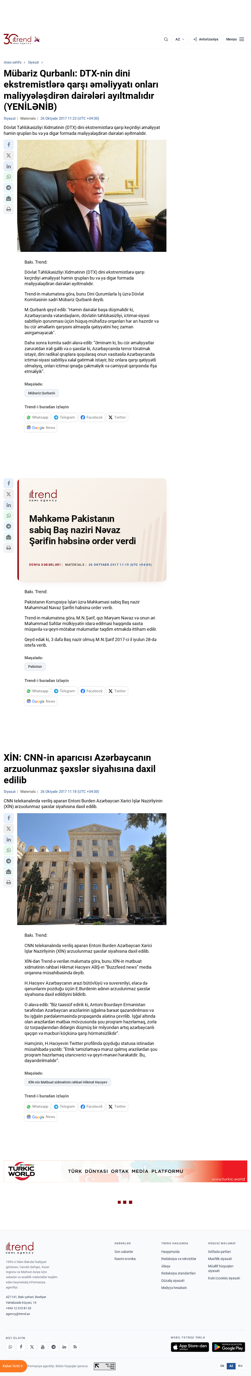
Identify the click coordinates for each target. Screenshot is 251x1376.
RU (240, 1366)
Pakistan (35, 667)
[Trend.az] (22, 39)
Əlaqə (165, 1266)
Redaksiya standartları (178, 1273)
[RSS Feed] (75, 1347)
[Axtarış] (166, 39)
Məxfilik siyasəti (220, 1259)
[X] (31, 1347)
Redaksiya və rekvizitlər (178, 1259)
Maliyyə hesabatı (174, 1288)
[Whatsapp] (10, 1347)
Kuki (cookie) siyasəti (224, 1278)
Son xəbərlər (123, 1252)
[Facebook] (21, 1347)
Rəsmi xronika (125, 1259)
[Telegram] (53, 1347)
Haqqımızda (170, 1252)
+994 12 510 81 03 (18, 1308)
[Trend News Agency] (19, 1248)
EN (222, 1366)
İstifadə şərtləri (219, 1252)
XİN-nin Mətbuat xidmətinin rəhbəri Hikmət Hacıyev (67, 1082)
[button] (8, 144)
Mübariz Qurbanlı (41, 393)
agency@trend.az (18, 1314)
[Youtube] (42, 1347)
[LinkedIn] (64, 1347)
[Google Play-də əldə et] (228, 1347)
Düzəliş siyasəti (172, 1281)
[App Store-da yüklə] (190, 1347)
